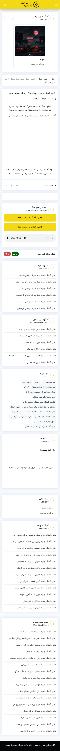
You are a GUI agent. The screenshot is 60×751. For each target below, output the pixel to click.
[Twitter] (11, 185)
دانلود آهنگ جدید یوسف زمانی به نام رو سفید (36, 645)
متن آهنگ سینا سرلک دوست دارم (40, 426)
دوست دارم (26, 416)
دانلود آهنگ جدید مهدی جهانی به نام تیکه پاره (36, 684)
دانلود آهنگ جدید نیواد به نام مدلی (41, 651)
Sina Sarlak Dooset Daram (43, 387)
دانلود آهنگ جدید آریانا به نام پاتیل (41, 349)
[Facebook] (6, 185)
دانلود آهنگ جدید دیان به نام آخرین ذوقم (38, 594)
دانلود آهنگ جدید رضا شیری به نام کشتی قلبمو (35, 587)
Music (37, 382)
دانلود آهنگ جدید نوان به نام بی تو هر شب (37, 631)
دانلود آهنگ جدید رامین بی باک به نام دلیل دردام (34, 541)
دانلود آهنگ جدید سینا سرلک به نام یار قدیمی (36, 295)
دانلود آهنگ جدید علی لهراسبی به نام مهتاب (37, 691)
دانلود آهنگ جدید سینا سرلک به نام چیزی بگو (36, 281)
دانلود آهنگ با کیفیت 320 (30, 227)
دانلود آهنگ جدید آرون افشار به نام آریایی (38, 581)
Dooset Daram (49, 382)
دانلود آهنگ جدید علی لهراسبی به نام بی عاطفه (36, 724)
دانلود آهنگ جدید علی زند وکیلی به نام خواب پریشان (33, 658)
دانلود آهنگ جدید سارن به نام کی (41, 362)
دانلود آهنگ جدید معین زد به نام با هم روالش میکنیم (32, 638)
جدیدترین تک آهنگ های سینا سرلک (39, 406)
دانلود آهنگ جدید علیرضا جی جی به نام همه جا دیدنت (32, 355)
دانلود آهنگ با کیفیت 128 (30, 217)
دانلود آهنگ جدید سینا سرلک (24, 411)
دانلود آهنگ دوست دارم (44, 416)
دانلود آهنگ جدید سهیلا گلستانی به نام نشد (37, 335)
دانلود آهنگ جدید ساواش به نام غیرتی (39, 601)
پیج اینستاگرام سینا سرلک (44, 397)
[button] (56, 4)
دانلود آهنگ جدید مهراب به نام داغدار (40, 342)
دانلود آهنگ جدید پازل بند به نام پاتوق (39, 678)
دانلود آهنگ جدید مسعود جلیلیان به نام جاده (36, 548)
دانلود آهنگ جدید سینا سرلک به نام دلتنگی (37, 288)
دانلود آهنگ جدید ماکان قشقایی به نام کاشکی (36, 568)
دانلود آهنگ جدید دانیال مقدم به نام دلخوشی (36, 561)
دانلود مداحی (46, 513)
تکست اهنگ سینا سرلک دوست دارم (39, 402)
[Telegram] (17, 185)
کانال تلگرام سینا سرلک (45, 421)
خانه (53, 78)
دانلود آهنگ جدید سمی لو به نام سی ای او (37, 329)
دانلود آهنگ (47, 508)
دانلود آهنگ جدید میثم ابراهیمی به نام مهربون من (34, 535)
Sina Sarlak (27, 382)
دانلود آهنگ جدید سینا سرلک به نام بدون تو (37, 301)
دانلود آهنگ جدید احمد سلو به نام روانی (38, 664)
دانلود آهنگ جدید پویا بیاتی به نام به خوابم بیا (36, 697)
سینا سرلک (13, 416)
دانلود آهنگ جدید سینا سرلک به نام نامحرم (37, 275)
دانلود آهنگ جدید (43, 106)
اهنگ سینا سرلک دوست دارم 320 (40, 392)
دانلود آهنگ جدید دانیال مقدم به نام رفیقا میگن (35, 574)
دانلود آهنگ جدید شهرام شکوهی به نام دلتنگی (36, 607)
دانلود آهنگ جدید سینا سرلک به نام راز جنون (36, 308)
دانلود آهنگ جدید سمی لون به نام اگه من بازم (36, 554)
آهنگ (26, 387)
